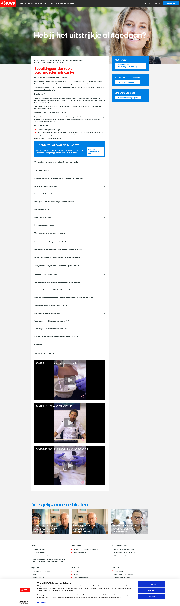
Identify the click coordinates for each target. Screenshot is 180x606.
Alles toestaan (151, 584)
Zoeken (158, 3)
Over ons (61, 3)
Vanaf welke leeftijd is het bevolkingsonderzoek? (51, 305)
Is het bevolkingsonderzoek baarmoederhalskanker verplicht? (56, 336)
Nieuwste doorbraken (81, 553)
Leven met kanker (39, 553)
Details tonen (41, 602)
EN (150, 3)
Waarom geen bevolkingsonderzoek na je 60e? (51, 329)
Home (36, 60)
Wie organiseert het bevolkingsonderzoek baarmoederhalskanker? (57, 282)
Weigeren (151, 596)
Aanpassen (150, 590)
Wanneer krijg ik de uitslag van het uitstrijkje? (50, 242)
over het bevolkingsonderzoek (47, 130)
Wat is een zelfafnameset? (43, 194)
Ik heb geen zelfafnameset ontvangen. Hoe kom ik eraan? (54, 202)
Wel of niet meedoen (126, 82)
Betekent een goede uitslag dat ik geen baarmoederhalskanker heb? (58, 257)
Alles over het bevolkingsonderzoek (126, 66)
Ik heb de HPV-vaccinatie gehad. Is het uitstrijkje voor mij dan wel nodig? (59, 178)
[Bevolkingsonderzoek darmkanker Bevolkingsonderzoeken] (90, 522)
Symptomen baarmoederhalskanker (94, 151)
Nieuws (70, 3)
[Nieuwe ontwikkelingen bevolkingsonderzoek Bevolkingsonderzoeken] (129, 522)
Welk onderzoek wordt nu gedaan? (86, 549)
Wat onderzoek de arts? (42, 171)
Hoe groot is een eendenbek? (44, 225)
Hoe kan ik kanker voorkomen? (124, 549)
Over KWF (77, 571)
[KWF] (9, 3)
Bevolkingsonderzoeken (74, 60)
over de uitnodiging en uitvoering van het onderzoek (54, 132)
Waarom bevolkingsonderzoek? (45, 274)
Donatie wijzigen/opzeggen (123, 574)
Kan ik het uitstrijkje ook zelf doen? (46, 186)
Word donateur (38, 574)
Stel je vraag (118, 571)
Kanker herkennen (39, 549)
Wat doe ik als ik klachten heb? (45, 353)
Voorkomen (31, 3)
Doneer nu (171, 3)
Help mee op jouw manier (41, 571)
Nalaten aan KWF (39, 578)
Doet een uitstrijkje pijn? (42, 217)
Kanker (22, 3)
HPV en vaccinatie (120, 556)
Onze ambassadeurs (81, 578)
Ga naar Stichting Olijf (127, 98)
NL (145, 3)
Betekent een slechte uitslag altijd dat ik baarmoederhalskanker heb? (58, 250)
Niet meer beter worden (41, 556)
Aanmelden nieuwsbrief (122, 578)
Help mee (52, 3)
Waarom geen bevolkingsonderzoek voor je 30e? (51, 321)
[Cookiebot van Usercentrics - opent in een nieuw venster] (25, 602)
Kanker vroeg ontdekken (55, 60)
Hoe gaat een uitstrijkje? (42, 209)
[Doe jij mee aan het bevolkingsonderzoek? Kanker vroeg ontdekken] (50, 522)
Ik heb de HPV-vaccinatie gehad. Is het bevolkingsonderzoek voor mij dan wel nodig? (63, 298)
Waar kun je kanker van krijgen (124, 553)
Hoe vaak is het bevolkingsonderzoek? (47, 313)
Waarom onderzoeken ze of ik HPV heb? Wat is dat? (52, 290)
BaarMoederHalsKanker (54, 82)
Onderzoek (42, 3)
